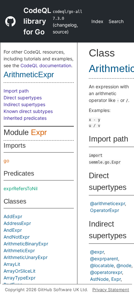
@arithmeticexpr (107, 203)
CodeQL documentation (45, 65)
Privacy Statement (110, 289)
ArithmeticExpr (29, 74)
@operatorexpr (106, 272)
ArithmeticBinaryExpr (26, 243)
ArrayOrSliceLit (19, 271)
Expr (39, 132)
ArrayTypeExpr (19, 277)
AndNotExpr (17, 237)
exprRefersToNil (20, 188)
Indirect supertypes (24, 104)
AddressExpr (17, 223)
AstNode (99, 279)
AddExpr (13, 216)
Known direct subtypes (28, 111)
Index (97, 21)
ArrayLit (12, 264)
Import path (16, 90)
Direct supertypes (23, 97)
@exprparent (104, 258)
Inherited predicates (25, 118)
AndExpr (13, 230)
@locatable (102, 265)
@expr (97, 251)
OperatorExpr (104, 210)
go (6, 160)
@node (123, 265)
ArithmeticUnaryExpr (25, 257)
